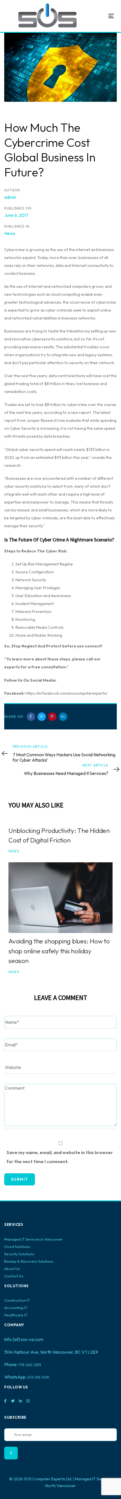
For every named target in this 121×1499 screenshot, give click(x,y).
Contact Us (13, 1276)
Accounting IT (15, 1307)
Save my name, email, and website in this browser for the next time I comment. (59, 1157)
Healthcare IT (15, 1315)
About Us (12, 1268)
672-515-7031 (38, 1377)
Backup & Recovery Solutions (28, 1261)
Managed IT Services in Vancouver (33, 1239)
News (9, 233)
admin (10, 197)
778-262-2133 (29, 1364)
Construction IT (17, 1300)
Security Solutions (19, 1254)
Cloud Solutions (17, 1246)
